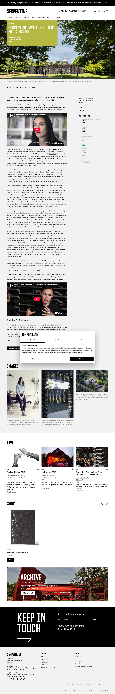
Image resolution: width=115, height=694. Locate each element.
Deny (33, 359)
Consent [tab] (32, 340)
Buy (10, 560)
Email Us (9, 662)
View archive (28, 593)
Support (43, 653)
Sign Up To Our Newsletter (83, 666)
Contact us (10, 659)
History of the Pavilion (18, 348)
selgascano (24, 161)
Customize (56, 359)
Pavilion (11, 23)
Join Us (43, 656)
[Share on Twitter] (83, 110)
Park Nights (49, 231)
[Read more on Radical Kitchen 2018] (23, 457)
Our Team (78, 661)
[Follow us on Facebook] (58, 629)
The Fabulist (28, 277)
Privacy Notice (90, 684)
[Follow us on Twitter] (61, 629)
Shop (95, 11)
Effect (106, 690)
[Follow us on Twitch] (71, 629)
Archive (43, 664)
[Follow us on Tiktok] (74, 629)
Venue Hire (44, 659)
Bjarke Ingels (41, 161)
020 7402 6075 (18, 660)
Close (112, 3)
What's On (63, 11)
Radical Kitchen (23, 243)
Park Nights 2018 (49, 472)
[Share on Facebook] (80, 110)
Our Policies (79, 664)
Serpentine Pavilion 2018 (17, 553)
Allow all (81, 359)
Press (77, 656)
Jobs (76, 659)
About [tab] (83, 340)
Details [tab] (57, 340)
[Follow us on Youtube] (68, 629)
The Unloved (94, 690)
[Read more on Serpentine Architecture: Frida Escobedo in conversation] (92, 457)
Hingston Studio (78, 690)
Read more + (11, 492)
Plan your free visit (77, 11)
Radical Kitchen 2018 (16, 472)
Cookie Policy (98, 684)
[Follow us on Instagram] (65, 629)
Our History (44, 662)
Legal (104, 684)
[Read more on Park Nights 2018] (57, 457)
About (77, 653)
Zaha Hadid (52, 154)
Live (8, 469)
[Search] (99, 11)
